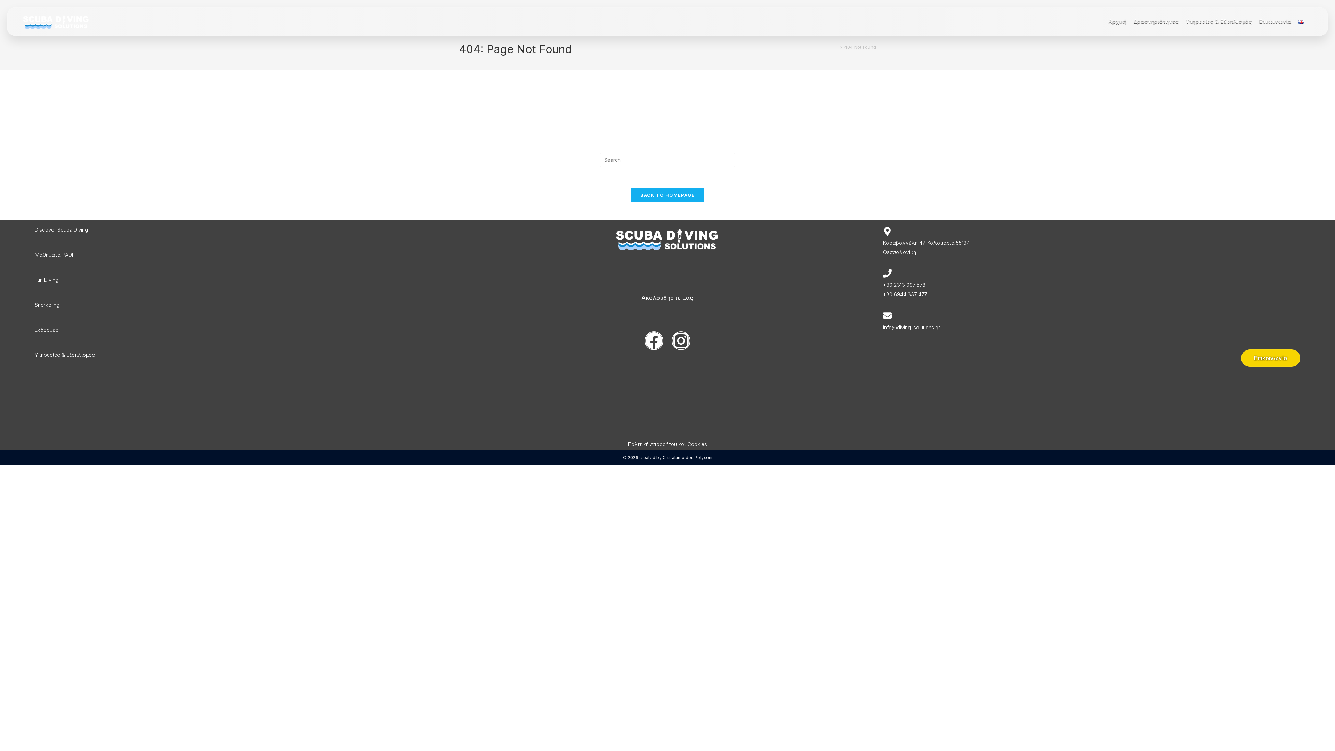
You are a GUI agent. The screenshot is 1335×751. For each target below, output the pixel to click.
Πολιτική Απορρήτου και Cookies (667, 444)
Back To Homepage (667, 195)
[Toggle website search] (1313, 21)
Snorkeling (47, 304)
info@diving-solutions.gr (911, 327)
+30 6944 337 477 (905, 294)
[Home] (836, 47)
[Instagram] (681, 340)
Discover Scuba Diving (61, 229)
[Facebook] (654, 340)
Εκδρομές (46, 329)
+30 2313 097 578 (904, 285)
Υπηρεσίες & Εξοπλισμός (65, 355)
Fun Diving (46, 279)
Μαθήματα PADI (54, 254)
